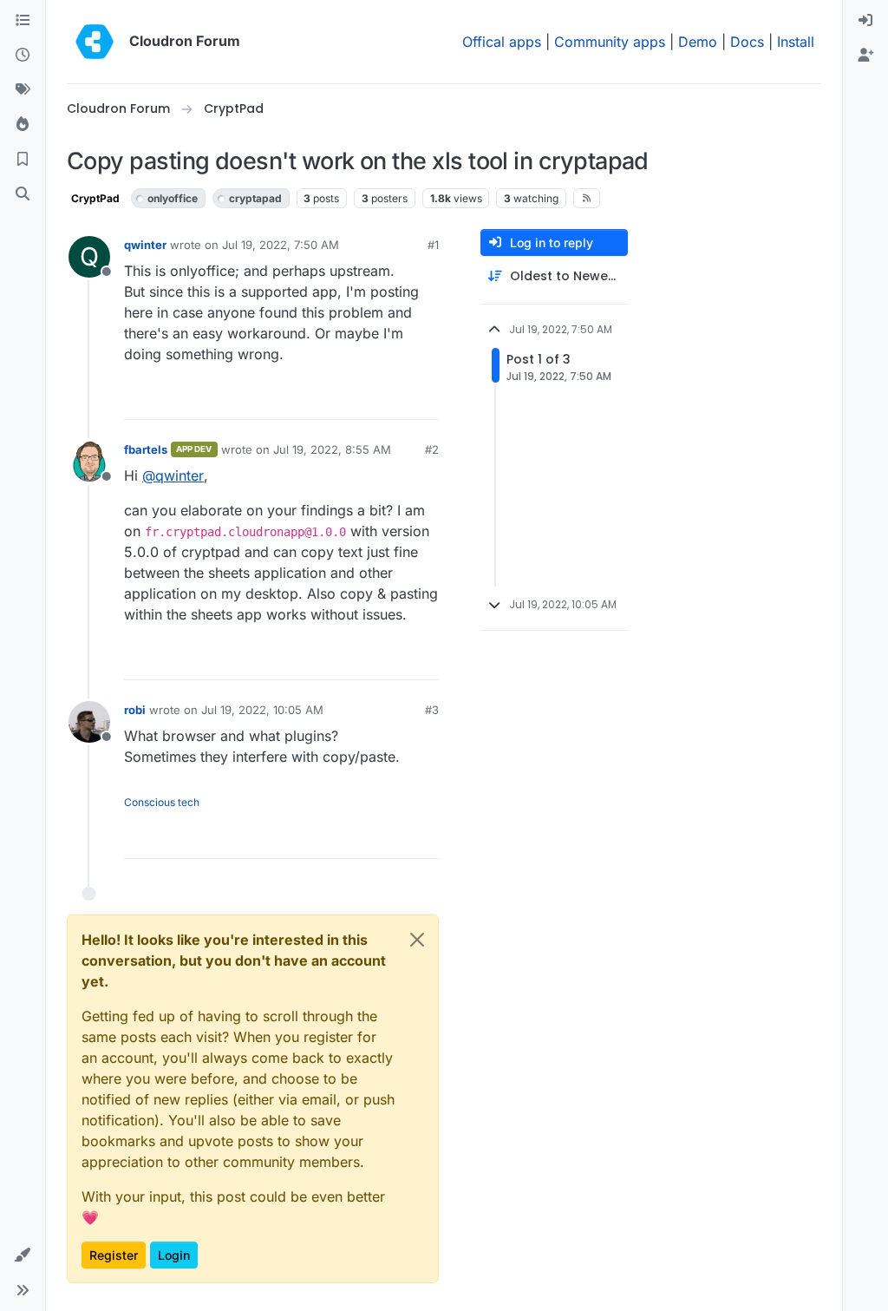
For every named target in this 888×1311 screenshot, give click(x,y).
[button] (22, 1255)
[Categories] (22, 21)
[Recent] (22, 55)
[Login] (865, 21)
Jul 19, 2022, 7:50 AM (280, 245)
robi (135, 710)
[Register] (865, 55)
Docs (747, 41)
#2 (432, 449)
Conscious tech (161, 802)
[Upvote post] (396, 398)
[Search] (22, 194)
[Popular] (22, 125)
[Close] (417, 939)
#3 (432, 710)
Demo (697, 41)
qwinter (145, 245)
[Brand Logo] (94, 41)
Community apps (609, 41)
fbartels (145, 449)
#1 (433, 245)
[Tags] (22, 90)
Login (174, 1255)
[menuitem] (865, 21)
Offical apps (501, 41)
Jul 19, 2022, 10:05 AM (262, 710)
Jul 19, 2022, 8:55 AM (332, 449)
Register (113, 1255)
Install (795, 41)
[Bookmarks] (22, 160)
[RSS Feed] (586, 197)
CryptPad (95, 198)
